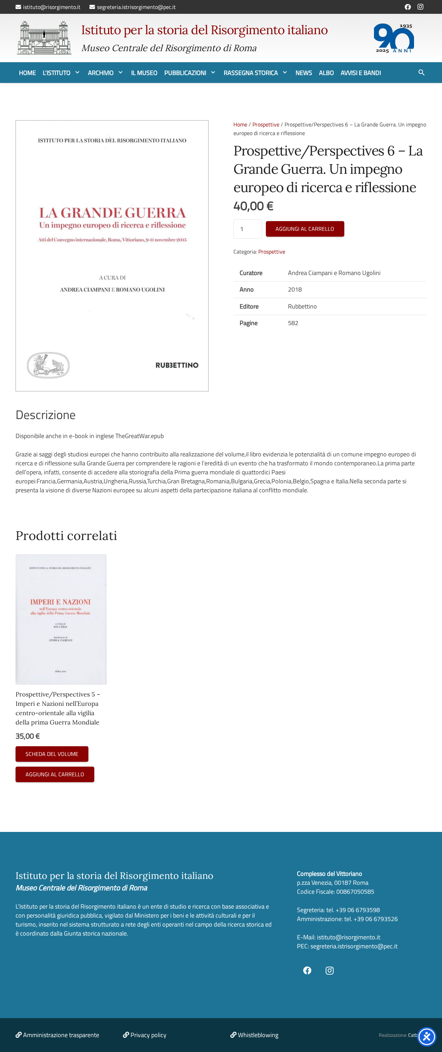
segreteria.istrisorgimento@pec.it (353, 946)
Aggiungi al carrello (305, 229)
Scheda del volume (52, 754)
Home (240, 124)
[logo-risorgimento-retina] (44, 38)
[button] (77, 72)
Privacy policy (148, 1035)
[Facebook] (408, 7)
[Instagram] (420, 7)
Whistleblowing (258, 1035)
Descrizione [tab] (46, 414)
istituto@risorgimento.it (348, 937)
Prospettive (265, 124)
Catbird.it (417, 1035)
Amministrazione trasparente (61, 1035)
